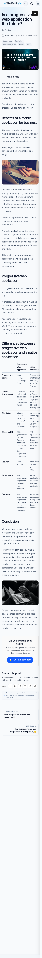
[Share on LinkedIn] (15, 686)
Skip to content (8, 12)
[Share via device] (35, 686)
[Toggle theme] (31, 3)
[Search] (25, 3)
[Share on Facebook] (20, 686)
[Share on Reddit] (25, 686)
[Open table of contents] (35, 13)
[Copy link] (30, 686)
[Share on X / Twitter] (10, 686)
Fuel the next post (22, 660)
